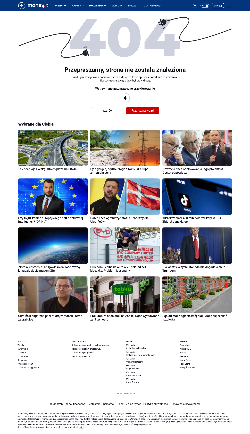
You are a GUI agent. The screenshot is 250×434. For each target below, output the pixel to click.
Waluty (76, 5)
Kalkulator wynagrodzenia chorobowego (90, 345)
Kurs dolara (23, 360)
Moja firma (96, 5)
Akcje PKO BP (186, 349)
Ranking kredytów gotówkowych (140, 355)
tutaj (81, 427)
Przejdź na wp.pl (142, 110)
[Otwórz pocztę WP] (195, 5)
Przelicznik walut (25, 364)
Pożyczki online (133, 368)
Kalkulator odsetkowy (81, 356)
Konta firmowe (132, 382)
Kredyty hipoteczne (134, 362)
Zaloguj (218, 5)
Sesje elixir (184, 356)
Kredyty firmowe (133, 375)
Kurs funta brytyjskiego (28, 367)
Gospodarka (152, 5)
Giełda (59, 5)
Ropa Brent (185, 364)
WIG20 (183, 352)
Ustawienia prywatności (185, 404)
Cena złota (185, 345)
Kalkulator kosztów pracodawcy (86, 349)
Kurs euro (22, 352)
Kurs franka (23, 356)
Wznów (107, 110)
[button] (205, 6)
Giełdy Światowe (187, 367)
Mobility (117, 5)
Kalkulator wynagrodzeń (83, 352)
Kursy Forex (185, 360)
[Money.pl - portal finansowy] (41, 5)
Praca (132, 5)
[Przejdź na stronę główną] (21, 8)
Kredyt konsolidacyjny (136, 348)
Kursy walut (23, 349)
